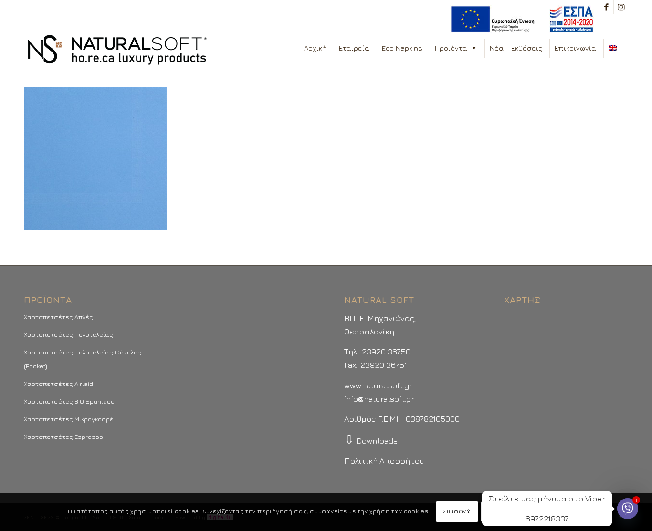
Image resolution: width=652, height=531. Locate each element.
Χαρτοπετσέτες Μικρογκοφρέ (69, 419)
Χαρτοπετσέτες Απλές (58, 317)
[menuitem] (519, 19)
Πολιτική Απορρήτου (384, 461)
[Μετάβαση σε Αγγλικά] (615, 48)
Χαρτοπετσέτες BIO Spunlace (69, 401)
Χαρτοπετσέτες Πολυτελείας (68, 334)
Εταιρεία (354, 48)
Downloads (371, 441)
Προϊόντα (451, 48)
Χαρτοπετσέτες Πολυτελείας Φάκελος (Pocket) (82, 358)
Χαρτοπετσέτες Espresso (63, 436)
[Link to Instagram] (621, 7)
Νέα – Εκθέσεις (516, 48)
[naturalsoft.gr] (117, 50)
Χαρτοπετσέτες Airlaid (58, 383)
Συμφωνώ (457, 511)
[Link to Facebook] (606, 7)
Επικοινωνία (575, 48)
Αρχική (315, 48)
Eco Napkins (402, 48)
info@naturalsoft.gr (379, 399)
